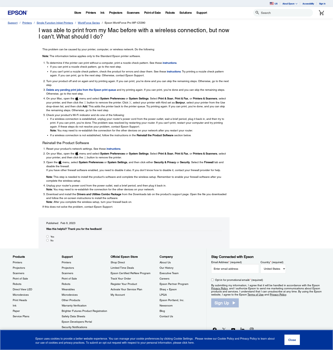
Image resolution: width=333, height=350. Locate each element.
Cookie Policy (226, 338)
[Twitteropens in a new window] (223, 329)
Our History (166, 267)
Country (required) (272, 262)
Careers (164, 278)
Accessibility (308, 3)
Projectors (19, 267)
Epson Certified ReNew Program (131, 273)
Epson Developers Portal (77, 321)
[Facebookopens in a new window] (214, 329)
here (191, 342)
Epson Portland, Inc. (172, 300)
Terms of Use (255, 294)
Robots (17, 283)
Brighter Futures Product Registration (84, 310)
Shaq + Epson (168, 289)
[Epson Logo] (18, 12)
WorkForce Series (89, 22)
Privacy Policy (219, 288)
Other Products (71, 300)
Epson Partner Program (174, 283)
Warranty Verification (74, 305)
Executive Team (169, 273)
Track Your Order (121, 278)
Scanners (18, 273)
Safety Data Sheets (73, 316)
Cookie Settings (183, 338)
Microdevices (21, 294)
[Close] (292, 340)
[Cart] (321, 13)
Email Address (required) (226, 262)
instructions (170, 62)
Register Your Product (124, 283)
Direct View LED (22, 289)
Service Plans (21, 316)
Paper (16, 310)
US (276, 3)
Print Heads (20, 300)
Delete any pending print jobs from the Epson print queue (81, 89)
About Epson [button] (288, 3)
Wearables (68, 289)
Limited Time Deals (122, 267)
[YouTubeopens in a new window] (233, 329)
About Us (165, 262)
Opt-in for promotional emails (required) (239, 279)
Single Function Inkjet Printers (55, 22)
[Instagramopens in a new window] (251, 329)
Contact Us (166, 316)
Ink (14, 305)
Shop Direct (118, 262)
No (52, 240)
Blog (162, 310)
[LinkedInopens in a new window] (242, 329)
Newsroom (166, 305)
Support (13, 22)
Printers (27, 22)
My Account (118, 294)
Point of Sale (20, 278)
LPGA (163, 294)
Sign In (322, 3)
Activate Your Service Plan (126, 289)
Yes (52, 236)
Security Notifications (74, 327)
